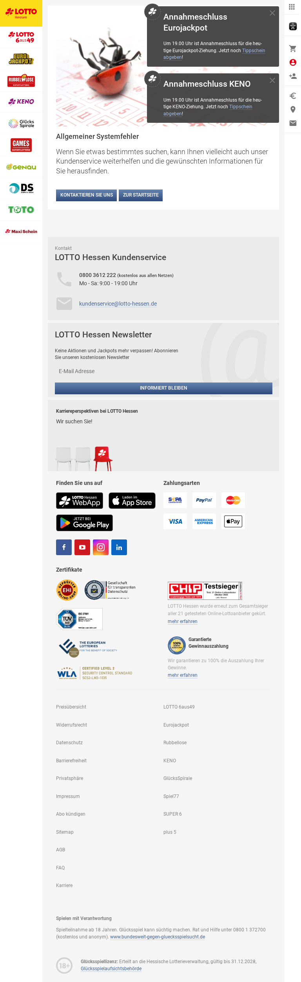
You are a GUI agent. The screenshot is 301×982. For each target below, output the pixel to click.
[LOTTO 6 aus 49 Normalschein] (21, 37)
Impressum (68, 796)
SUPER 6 (172, 814)
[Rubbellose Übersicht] (21, 80)
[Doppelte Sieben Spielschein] (21, 188)
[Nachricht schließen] (272, 13)
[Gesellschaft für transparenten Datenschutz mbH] (112, 590)
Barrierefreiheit (71, 760)
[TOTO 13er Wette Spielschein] (21, 210)
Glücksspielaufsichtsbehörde (111, 968)
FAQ (60, 868)
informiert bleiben (163, 388)
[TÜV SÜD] (79, 618)
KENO (169, 760)
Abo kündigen (70, 814)
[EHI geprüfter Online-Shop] (67, 590)
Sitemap (65, 832)
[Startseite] (21, 13)
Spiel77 (171, 796)
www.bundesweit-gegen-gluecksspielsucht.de (157, 937)
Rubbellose (175, 742)
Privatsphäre (69, 778)
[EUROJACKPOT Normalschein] (21, 59)
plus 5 (169, 832)
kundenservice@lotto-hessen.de (118, 304)
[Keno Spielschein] (21, 102)
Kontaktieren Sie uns (86, 195)
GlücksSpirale (177, 778)
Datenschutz (69, 742)
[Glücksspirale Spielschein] (21, 124)
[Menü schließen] (292, 7)
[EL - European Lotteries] (87, 647)
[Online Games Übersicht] (21, 145)
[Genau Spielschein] (21, 167)
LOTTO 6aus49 (179, 707)
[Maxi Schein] (21, 231)
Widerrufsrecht (71, 725)
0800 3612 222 (98, 275)
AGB (60, 850)
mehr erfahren (183, 621)
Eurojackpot (176, 725)
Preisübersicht (71, 707)
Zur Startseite (141, 195)
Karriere (64, 885)
